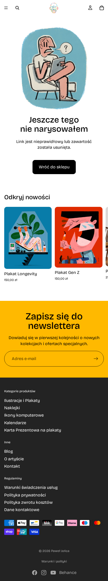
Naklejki (12, 407)
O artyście (14, 458)
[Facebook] (34, 572)
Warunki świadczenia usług (31, 487)
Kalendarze (15, 422)
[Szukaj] (17, 8)
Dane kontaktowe (21, 509)
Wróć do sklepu (54, 166)
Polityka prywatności (25, 495)
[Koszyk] (101, 8)
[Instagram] (44, 572)
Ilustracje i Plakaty (22, 400)
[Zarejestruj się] (95, 358)
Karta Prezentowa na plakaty (32, 430)
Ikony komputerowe (24, 415)
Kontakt (12, 466)
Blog (8, 451)
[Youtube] (53, 572)
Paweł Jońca (60, 551)
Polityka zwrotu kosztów (28, 502)
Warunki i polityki (54, 561)
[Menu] (6, 8)
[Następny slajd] (97, 249)
